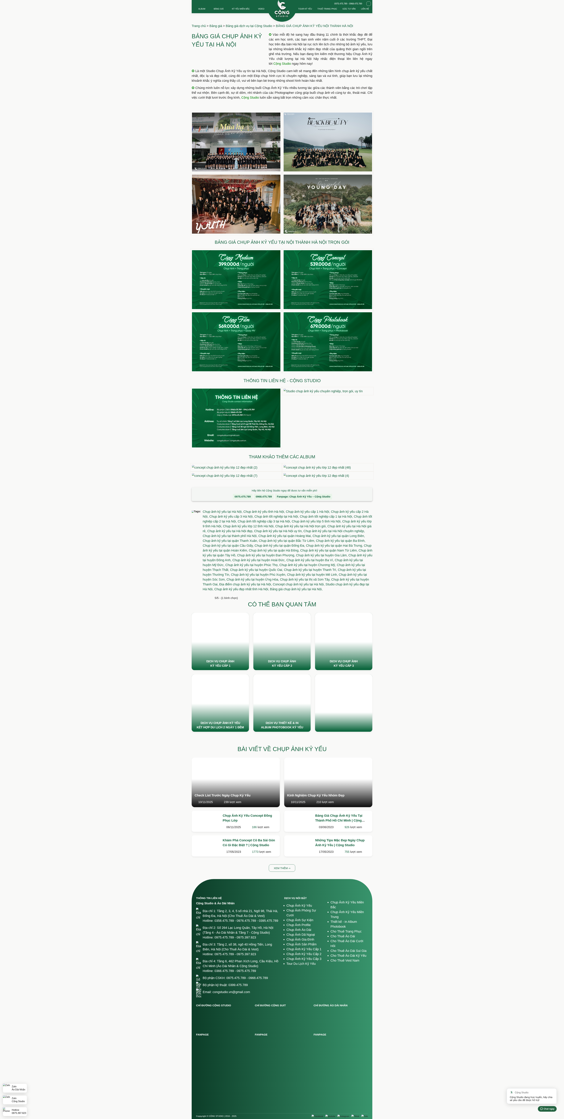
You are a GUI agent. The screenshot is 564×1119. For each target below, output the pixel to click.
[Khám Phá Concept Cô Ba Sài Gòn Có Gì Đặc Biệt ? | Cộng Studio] (205, 845)
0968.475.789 (264, 496)
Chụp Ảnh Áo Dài (298, 930)
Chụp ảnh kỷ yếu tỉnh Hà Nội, (264, 511)
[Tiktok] (355, 1116)
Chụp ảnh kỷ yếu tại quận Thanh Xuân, (231, 541)
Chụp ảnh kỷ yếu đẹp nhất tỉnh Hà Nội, (242, 589)
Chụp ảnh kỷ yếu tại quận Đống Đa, (280, 545)
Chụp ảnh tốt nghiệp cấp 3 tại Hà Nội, (265, 521)
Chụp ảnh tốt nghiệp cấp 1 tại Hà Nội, (327, 516)
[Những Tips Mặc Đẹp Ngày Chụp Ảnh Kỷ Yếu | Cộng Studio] (298, 845)
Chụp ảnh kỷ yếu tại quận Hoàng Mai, (285, 536)
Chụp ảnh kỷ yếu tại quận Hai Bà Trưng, (335, 545)
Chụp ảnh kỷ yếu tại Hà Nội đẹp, (230, 531)
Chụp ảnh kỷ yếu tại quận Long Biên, (339, 536)
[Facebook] (317, 1116)
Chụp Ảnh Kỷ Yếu (299, 905)
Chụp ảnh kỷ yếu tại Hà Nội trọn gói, (301, 526)
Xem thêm (281, 868)
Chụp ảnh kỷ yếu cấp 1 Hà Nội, (308, 511)
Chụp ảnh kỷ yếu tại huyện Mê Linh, (313, 574)
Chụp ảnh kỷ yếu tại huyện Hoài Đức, (259, 560)
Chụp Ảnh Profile (298, 925)
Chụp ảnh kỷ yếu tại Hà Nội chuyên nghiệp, (334, 531)
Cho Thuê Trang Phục (346, 931)
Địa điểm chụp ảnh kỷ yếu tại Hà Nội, (246, 584)
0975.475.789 (243, 496)
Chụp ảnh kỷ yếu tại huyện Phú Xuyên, (259, 574)
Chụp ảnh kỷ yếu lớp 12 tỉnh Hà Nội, (249, 526)
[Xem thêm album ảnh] (220, 641)
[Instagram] (343, 1116)
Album (201, 9)
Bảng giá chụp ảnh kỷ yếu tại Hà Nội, (296, 589)
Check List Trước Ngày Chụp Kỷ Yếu (222, 795)
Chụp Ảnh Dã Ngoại (300, 934)
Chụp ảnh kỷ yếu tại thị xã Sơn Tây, (305, 579)
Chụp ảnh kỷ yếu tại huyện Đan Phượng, (266, 555)
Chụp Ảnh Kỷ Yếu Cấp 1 (303, 949)
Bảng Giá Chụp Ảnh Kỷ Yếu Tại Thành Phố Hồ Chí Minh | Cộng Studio (338, 820)
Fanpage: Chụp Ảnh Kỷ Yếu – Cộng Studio (303, 496)
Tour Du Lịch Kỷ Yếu (301, 963)
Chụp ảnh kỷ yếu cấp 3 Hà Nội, (231, 516)
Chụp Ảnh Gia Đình (300, 939)
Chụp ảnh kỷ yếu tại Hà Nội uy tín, (278, 531)
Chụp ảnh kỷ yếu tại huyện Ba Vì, (310, 560)
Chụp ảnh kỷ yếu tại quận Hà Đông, (274, 550)
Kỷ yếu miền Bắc (241, 9)
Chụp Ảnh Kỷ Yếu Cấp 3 (303, 959)
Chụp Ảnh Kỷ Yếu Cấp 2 (303, 954)
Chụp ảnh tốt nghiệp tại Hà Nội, (277, 516)
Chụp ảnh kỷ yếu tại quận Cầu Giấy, (229, 545)
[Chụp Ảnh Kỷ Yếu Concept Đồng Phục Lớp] (205, 820)
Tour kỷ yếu (305, 9)
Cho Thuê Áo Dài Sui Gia (348, 951)
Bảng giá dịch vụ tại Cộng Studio (249, 26)
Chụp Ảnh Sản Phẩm (301, 944)
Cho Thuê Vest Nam (344, 960)
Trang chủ (199, 26)
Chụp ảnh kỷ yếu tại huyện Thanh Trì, (311, 570)
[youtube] (330, 1116)
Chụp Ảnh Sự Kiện (299, 920)
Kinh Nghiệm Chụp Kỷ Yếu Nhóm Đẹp (315, 795)
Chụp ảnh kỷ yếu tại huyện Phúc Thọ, (252, 565)
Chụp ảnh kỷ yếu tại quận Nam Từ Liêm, (329, 550)
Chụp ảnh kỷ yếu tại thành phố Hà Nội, (230, 536)
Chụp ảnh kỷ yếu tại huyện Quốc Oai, (257, 570)
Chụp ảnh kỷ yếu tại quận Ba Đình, (340, 541)
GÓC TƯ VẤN (349, 9)
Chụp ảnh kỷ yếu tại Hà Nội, (223, 511)
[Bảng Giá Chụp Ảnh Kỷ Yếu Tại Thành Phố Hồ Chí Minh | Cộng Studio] (298, 820)
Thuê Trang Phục (327, 9)
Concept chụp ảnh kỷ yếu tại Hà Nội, (299, 584)
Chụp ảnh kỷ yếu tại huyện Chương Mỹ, (308, 565)
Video (261, 9)
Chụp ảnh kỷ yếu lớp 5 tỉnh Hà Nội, (317, 521)
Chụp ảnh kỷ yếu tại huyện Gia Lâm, (322, 555)
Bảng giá (219, 9)
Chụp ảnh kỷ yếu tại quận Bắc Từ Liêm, (287, 541)
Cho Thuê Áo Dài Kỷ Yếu (348, 955)
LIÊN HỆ (365, 9)
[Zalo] (364, 1116)
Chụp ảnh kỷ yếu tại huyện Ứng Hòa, (253, 579)
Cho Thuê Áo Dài (342, 936)
